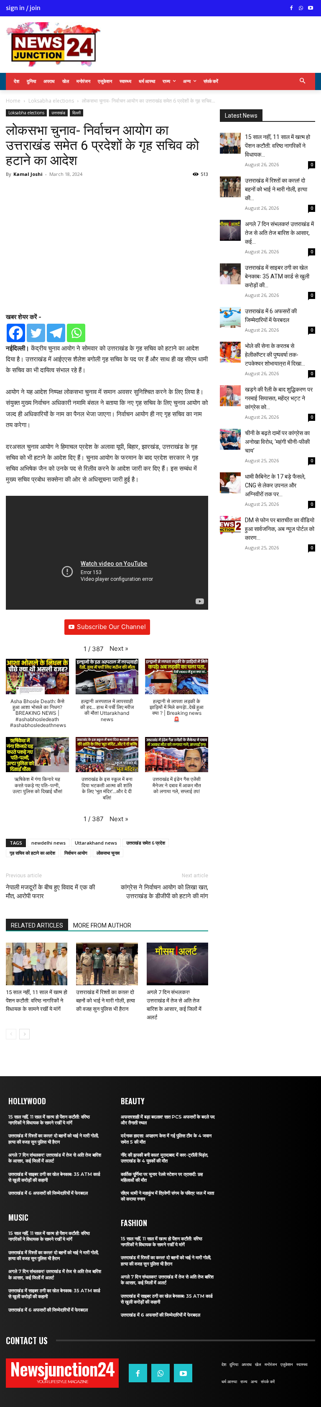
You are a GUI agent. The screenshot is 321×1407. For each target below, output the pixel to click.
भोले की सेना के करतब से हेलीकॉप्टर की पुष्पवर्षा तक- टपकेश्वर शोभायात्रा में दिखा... (275, 355)
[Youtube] (310, 8)
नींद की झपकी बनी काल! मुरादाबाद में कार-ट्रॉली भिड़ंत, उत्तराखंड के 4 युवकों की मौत (165, 1158)
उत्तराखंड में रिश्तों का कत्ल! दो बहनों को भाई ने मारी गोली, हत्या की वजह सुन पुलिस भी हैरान (105, 1000)
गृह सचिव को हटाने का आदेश (32, 853)
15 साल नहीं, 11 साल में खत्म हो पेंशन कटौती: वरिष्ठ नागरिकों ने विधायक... (277, 146)
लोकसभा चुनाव (108, 853)
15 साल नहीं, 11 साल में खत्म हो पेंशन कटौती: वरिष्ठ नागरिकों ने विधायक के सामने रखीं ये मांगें (36, 1000)
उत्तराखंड (58, 113)
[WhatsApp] (301, 8)
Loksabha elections (51, 100)
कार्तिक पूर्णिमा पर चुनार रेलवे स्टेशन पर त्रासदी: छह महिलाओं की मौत (162, 1177)
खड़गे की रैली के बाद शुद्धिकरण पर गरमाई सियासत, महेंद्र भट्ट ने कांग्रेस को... (279, 398)
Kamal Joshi (28, 174)
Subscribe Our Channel (111, 627)
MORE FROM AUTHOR (102, 925)
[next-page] (24, 1034)
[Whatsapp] (76, 333)
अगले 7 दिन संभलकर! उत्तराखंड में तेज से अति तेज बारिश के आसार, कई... (279, 233)
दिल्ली (76, 113)
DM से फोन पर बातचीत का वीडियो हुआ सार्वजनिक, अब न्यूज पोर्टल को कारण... (279, 529)
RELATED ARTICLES (37, 925)
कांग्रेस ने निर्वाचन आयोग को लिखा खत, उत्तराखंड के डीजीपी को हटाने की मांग (164, 892)
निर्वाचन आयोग (75, 853)
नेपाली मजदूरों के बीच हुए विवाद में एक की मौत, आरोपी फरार (50, 892)
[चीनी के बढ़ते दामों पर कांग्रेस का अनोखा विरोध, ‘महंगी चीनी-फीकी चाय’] (230, 439)
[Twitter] (36, 333)
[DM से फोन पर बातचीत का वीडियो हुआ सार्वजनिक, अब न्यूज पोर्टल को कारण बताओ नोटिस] (230, 525)
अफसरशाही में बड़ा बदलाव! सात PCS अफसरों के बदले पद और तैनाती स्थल (168, 1120)
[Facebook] (291, 8)
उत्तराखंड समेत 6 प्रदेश (145, 843)
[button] (302, 81)
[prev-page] (11, 1034)
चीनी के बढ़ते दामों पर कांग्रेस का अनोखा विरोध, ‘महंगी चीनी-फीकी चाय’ (277, 442)
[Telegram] (56, 333)
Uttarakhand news (96, 843)
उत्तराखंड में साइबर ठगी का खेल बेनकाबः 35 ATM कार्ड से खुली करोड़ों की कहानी (54, 1177)
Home (13, 100)
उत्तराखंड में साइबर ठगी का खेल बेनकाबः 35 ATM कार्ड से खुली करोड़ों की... (277, 276)
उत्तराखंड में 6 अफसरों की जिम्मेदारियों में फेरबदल (48, 1193)
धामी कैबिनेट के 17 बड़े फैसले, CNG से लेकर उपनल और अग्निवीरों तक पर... (275, 485)
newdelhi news (48, 843)
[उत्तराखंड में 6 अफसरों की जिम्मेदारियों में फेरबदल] (230, 317)
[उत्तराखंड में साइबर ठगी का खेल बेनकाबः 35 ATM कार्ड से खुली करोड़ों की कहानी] (230, 273)
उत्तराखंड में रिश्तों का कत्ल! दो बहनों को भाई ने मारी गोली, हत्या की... (276, 189)
